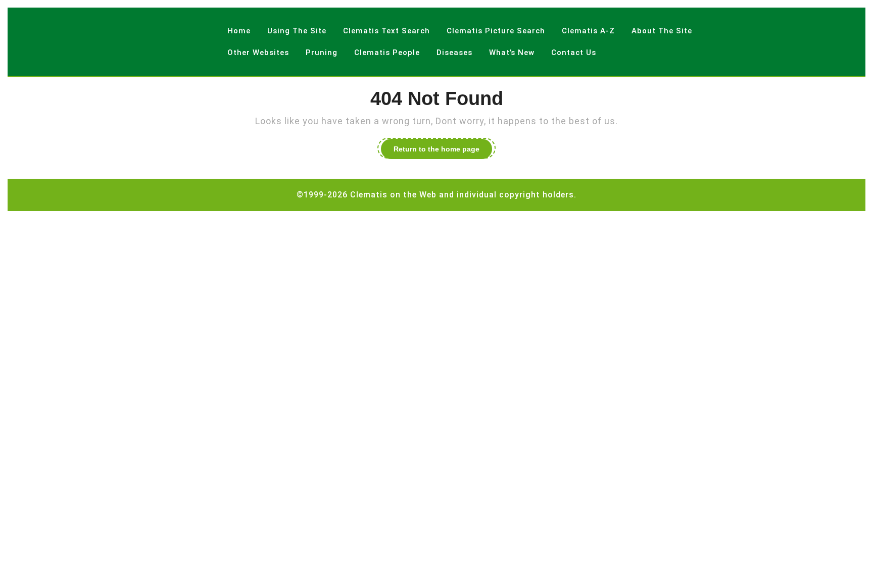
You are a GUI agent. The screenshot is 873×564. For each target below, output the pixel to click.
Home (239, 30)
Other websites (258, 52)
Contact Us (573, 52)
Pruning (321, 52)
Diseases (454, 52)
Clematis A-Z (588, 30)
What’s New (512, 52)
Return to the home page (443, 150)
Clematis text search (386, 30)
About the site (662, 30)
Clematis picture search (496, 30)
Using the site (296, 30)
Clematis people (387, 52)
